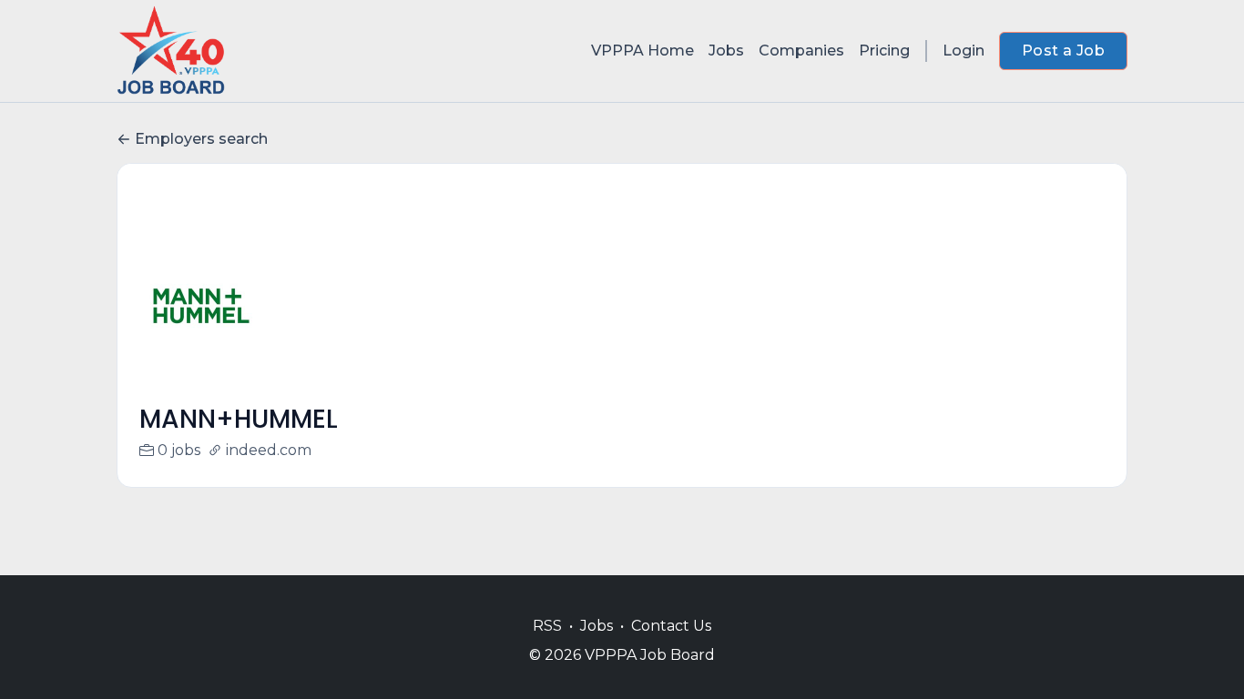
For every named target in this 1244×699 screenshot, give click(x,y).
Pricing (884, 50)
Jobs (726, 50)
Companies (801, 50)
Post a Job (1063, 50)
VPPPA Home (642, 50)
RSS (547, 625)
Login (963, 50)
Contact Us (671, 625)
